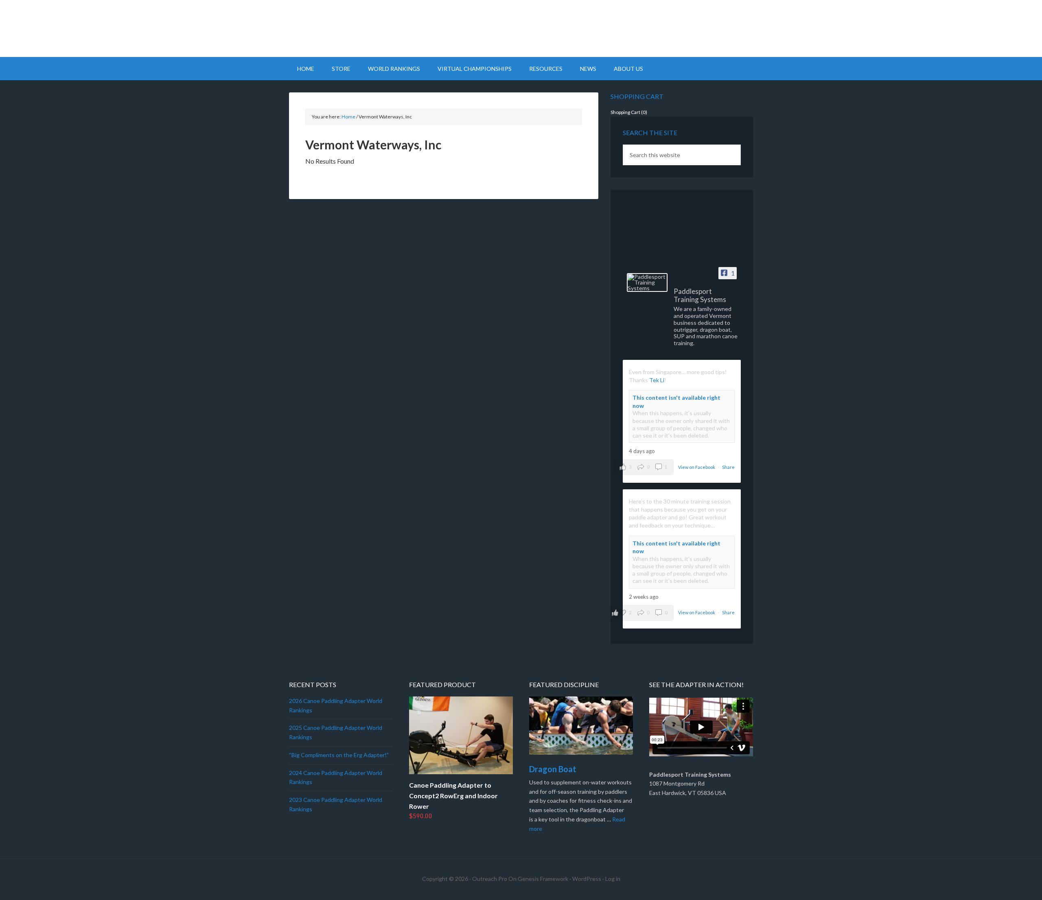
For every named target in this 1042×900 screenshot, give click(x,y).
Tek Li (656, 380)
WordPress (586, 878)
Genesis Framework (543, 878)
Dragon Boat (552, 769)
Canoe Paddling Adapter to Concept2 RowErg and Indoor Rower (453, 795)
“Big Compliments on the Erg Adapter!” (339, 754)
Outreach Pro (489, 878)
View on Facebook (697, 467)
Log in (612, 878)
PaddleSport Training (521, 28)
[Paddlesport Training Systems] (647, 282)
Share (728, 467)
